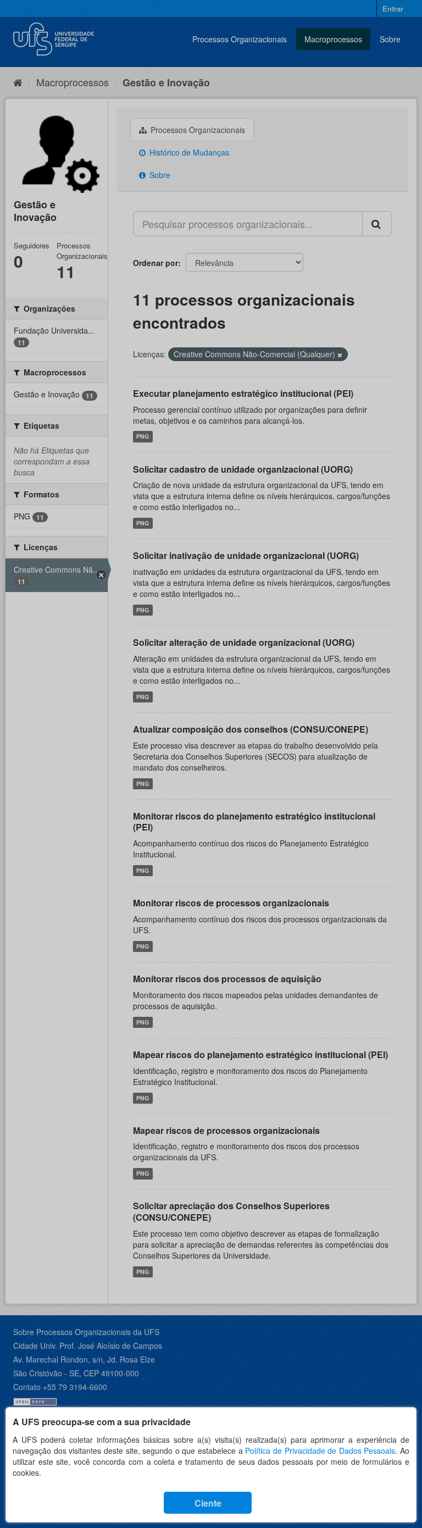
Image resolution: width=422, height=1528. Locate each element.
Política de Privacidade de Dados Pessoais (320, 1450)
